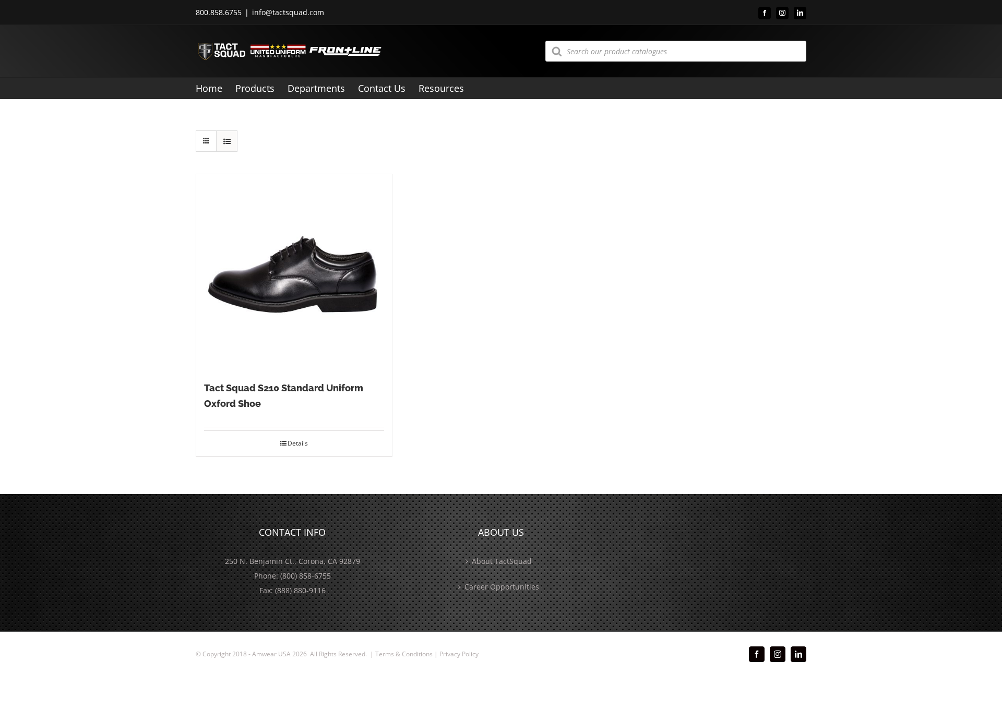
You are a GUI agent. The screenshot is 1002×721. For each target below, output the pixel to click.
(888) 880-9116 (300, 590)
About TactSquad (502, 561)
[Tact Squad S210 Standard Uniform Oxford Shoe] (294, 272)
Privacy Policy (459, 654)
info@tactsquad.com (288, 12)
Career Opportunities (501, 587)
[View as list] (227, 141)
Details (298, 443)
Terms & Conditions (404, 654)
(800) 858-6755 (305, 576)
